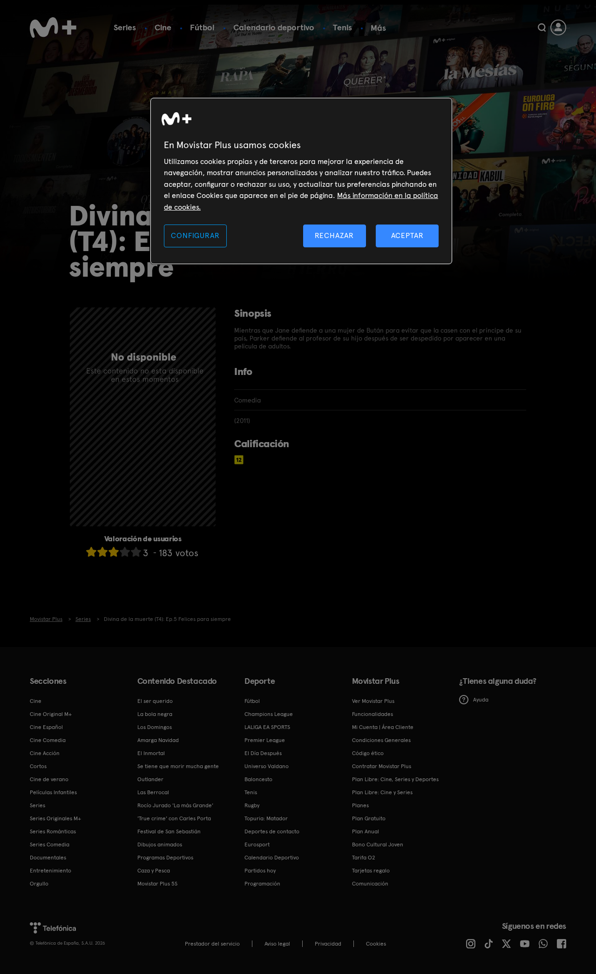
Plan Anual (365, 831)
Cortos (38, 766)
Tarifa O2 (363, 857)
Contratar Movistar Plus (381, 766)
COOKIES (376, 943)
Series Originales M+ (55, 818)
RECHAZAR (334, 235)
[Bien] (125, 552)
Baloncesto (258, 779)
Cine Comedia (48, 740)
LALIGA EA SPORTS (267, 727)
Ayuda (480, 699)
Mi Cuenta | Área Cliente (382, 727)
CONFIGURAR (195, 235)
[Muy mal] (91, 552)
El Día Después (263, 753)
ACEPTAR (407, 235)
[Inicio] (53, 27)
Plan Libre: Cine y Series (382, 792)
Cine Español (46, 727)
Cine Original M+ (51, 714)
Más (378, 28)
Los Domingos (154, 727)
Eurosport (257, 844)
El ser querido (155, 701)
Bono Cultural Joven (377, 844)
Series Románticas (53, 831)
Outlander (150, 779)
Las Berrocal (153, 792)
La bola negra (154, 714)
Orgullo (39, 883)
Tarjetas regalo (371, 870)
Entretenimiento (50, 870)
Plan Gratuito (369, 818)
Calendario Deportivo (271, 857)
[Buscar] (542, 27)
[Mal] (102, 552)
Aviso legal (277, 943)
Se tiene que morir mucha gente (178, 766)
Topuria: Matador (266, 818)
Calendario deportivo (273, 27)
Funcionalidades (372, 714)
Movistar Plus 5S (157, 883)
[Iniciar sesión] (558, 27)
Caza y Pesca (153, 870)
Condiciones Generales (381, 740)
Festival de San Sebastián (169, 831)
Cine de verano (49, 779)
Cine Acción (45, 753)
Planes (360, 805)
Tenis (342, 27)
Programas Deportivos (165, 857)
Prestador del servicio (212, 943)
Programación (262, 883)
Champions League (268, 714)
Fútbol (202, 27)
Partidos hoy (260, 870)
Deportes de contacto (271, 831)
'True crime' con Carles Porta (174, 818)
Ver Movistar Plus (373, 701)
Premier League (264, 740)
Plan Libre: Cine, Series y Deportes (395, 779)
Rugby (251, 805)
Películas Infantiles (53, 792)
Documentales (48, 857)
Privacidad (328, 943)
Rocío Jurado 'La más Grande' (175, 805)
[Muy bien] (136, 552)
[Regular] (113, 552)
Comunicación (370, 883)
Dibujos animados (159, 844)
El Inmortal (151, 753)
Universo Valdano (266, 766)
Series (125, 27)
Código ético (368, 753)
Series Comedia (49, 844)
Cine (163, 27)
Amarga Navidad (158, 740)
